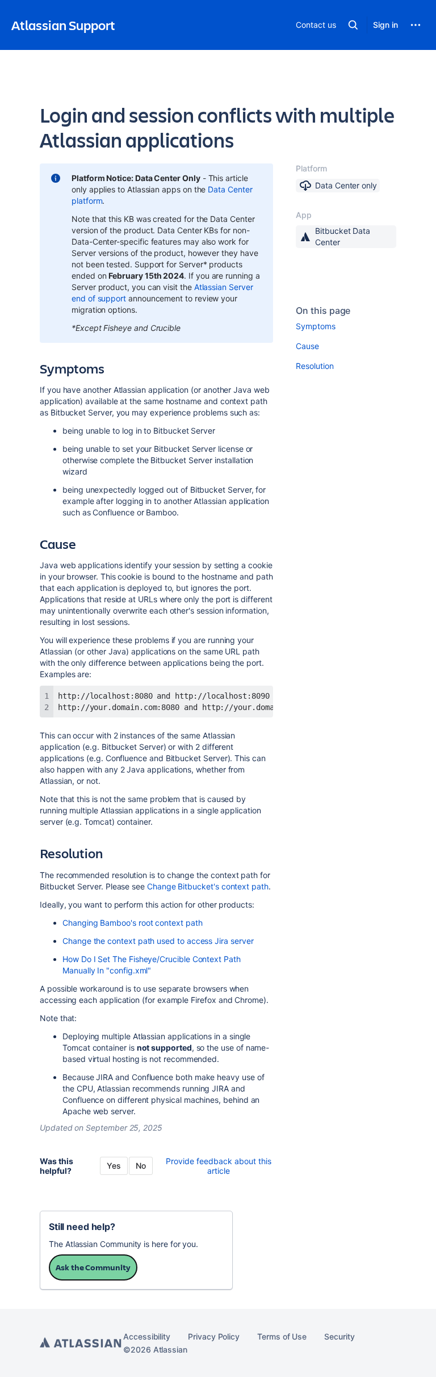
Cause (307, 346)
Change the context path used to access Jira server (158, 941)
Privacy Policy (214, 1336)
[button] (353, 24)
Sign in (385, 25)
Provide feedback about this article (218, 1166)
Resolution (314, 366)
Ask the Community (93, 1267)
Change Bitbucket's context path (208, 886)
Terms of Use (282, 1336)
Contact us (316, 25)
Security (339, 1336)
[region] (156, 701)
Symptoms (315, 326)
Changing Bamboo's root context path (132, 922)
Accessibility (146, 1336)
